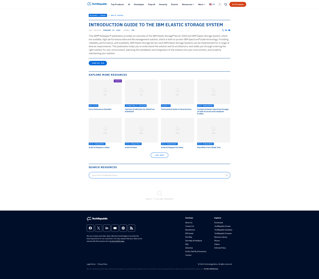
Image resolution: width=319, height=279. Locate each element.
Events (174, 4)
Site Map (188, 237)
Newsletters (190, 230)
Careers (188, 255)
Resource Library (98, 15)
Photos (217, 241)
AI (129, 4)
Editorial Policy (220, 248)
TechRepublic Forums (222, 226)
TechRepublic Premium (223, 233)
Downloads (218, 223)
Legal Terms (91, 264)
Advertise (189, 248)
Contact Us (189, 226)
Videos (217, 244)
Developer (139, 4)
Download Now (98, 63)
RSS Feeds (189, 233)
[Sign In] (219, 4)
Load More (159, 155)
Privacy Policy (102, 264)
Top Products (117, 4)
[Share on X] (223, 30)
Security (163, 4)
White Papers (117, 15)
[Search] (225, 4)
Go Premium (238, 4)
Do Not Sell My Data (117, 241)
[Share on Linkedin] (226, 30)
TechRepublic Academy (223, 230)
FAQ (186, 244)
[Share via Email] (229, 30)
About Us (188, 223)
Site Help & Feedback (193, 241)
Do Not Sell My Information (195, 251)
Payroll (151, 4)
